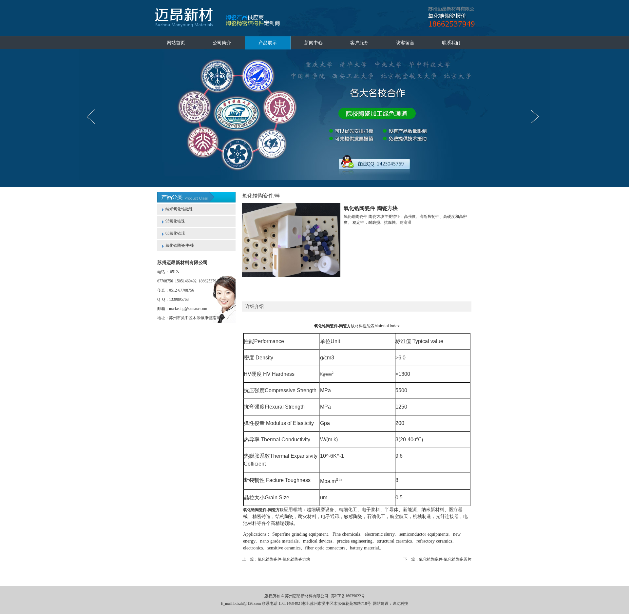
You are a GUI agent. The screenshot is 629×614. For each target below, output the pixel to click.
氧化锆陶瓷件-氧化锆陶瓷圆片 (445, 559)
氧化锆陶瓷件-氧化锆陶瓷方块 (284, 559)
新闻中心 (313, 42)
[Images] (291, 240)
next (536, 116)
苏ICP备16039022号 (348, 596)
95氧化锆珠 (175, 221)
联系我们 (451, 42)
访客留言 (405, 42)
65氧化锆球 (175, 233)
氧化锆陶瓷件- (326, 326)
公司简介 (222, 42)
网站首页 (176, 42)
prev (92, 116)
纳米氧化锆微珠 (179, 209)
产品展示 (267, 42)
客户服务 (359, 42)
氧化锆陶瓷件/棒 (179, 245)
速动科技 (400, 603)
